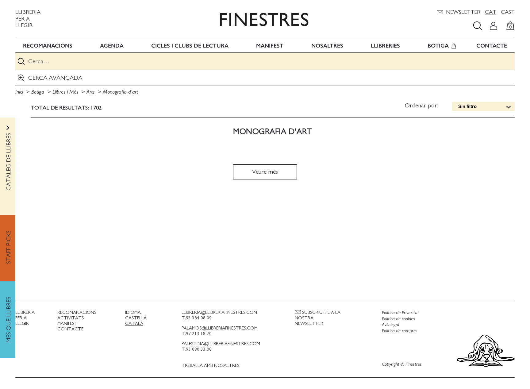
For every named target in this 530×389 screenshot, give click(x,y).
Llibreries (385, 46)
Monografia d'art (120, 92)
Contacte (491, 46)
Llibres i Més (66, 92)
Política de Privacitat (400, 312)
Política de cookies (398, 318)
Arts (91, 92)
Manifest (269, 46)
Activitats (70, 318)
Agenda (112, 46)
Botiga (438, 46)
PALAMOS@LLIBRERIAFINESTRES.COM (220, 328)
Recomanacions (47, 46)
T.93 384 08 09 (197, 318)
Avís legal (390, 324)
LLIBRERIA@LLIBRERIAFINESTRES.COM (219, 312)
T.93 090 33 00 (197, 349)
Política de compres (399, 330)
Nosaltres (327, 46)
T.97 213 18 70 (197, 333)
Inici (20, 92)
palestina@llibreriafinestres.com (221, 343)
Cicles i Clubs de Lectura (190, 46)
